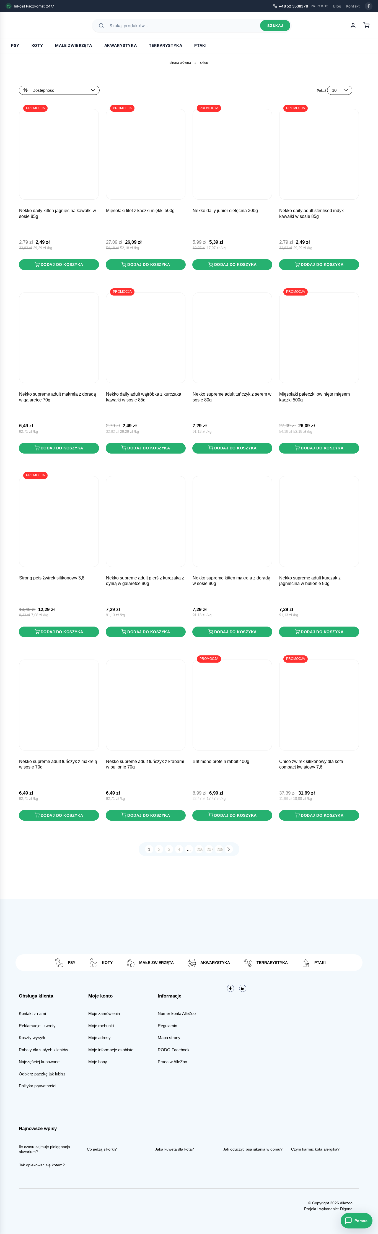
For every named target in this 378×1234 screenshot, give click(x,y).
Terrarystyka (165, 45)
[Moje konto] (353, 25)
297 (210, 849)
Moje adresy (99, 1037)
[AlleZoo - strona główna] (25, 25)
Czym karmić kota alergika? (315, 1149)
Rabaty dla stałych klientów (43, 1049)
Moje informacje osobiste (110, 1049)
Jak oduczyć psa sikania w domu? (253, 1149)
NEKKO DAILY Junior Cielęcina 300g (225, 210)
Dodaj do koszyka (62, 264)
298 (220, 849)
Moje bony (97, 1061)
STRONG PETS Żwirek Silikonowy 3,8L (52, 578)
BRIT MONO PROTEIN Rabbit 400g (221, 761)
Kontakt (353, 6)
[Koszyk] (366, 25)
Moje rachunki (101, 1025)
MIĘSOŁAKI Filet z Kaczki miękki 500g (140, 210)
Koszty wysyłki (32, 1037)
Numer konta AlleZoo (177, 1013)
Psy (15, 45)
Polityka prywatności (37, 1085)
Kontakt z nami (32, 1013)
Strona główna (180, 63)
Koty (37, 45)
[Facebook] (368, 6)
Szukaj (275, 25)
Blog (337, 6)
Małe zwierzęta (73, 45)
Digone (346, 1209)
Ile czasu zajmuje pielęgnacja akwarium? (44, 1149)
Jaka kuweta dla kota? (174, 1149)
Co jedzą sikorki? (102, 1149)
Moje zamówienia (104, 1013)
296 (200, 849)
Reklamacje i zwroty (37, 1025)
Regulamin (167, 1025)
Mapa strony (169, 1037)
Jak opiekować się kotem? (42, 1165)
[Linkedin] (242, 988)
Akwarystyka (120, 45)
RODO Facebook (174, 1049)
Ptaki (200, 45)
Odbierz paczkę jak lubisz (42, 1074)
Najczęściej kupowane (39, 1061)
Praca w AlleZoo (172, 1061)
